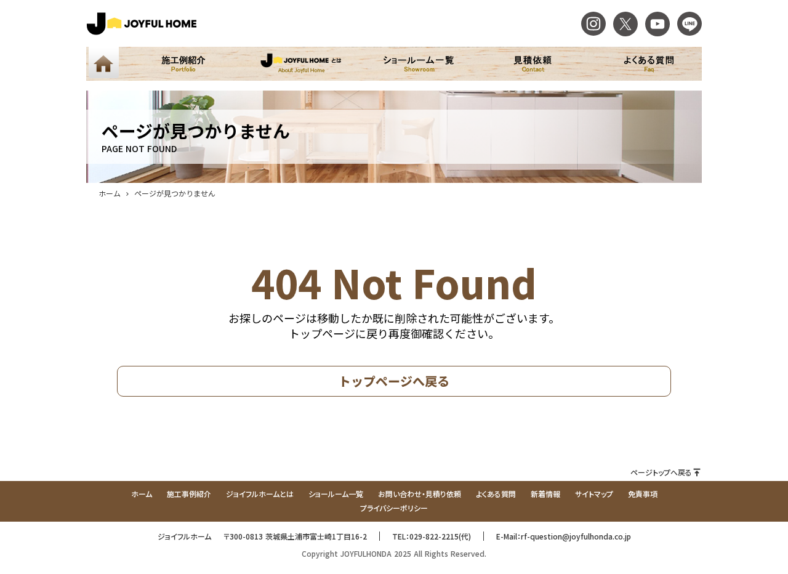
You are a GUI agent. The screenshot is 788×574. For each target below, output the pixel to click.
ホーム (109, 193)
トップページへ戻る (394, 381)
